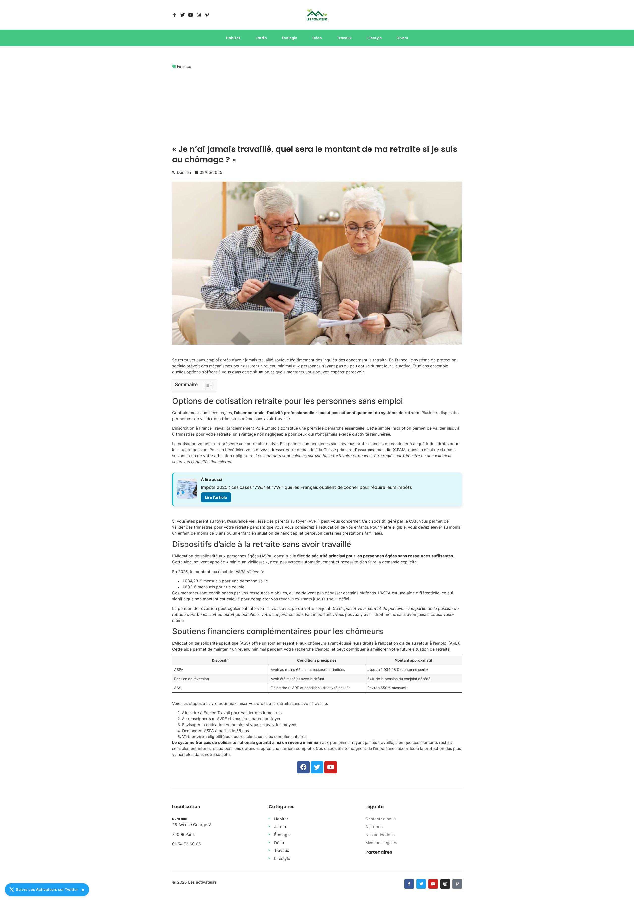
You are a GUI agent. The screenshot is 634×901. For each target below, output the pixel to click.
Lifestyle (374, 37)
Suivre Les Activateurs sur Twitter (47, 889)
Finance (184, 66)
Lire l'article (216, 497)
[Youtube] (190, 15)
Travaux (344, 37)
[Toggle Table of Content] (205, 385)
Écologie (289, 37)
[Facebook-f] (174, 15)
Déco (317, 37)
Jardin (261, 37)
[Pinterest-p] (207, 15)
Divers (402, 37)
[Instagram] (199, 15)
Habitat (233, 37)
